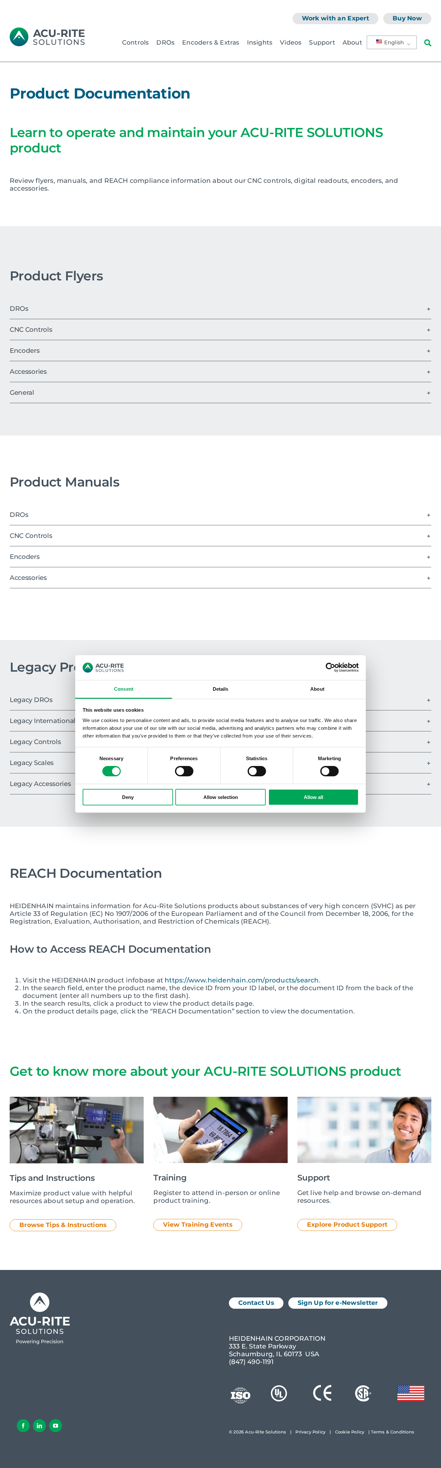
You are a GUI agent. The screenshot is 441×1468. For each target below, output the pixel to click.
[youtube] (55, 1425)
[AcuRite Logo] (47, 31)
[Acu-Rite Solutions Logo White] (40, 1296)
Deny (128, 797)
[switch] (184, 771)
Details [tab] (221, 689)
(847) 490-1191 (251, 1362)
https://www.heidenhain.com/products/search (242, 980)
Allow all (313, 797)
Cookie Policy (349, 1431)
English (393, 42)
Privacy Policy (310, 1431)
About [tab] (317, 689)
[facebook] (23, 1425)
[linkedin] (39, 1425)
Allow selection (220, 797)
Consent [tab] (123, 689)
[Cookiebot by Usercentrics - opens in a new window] (330, 667)
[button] (220, 308)
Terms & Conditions (392, 1431)
